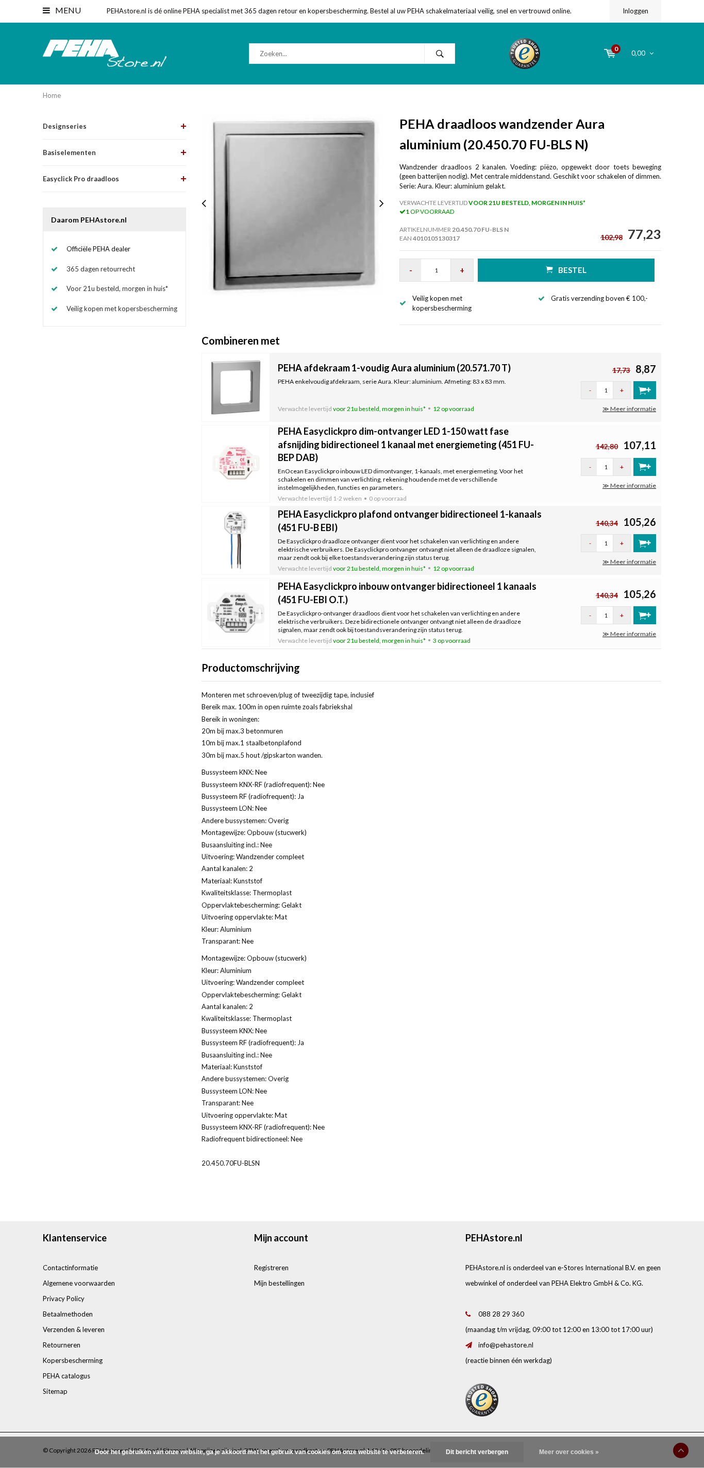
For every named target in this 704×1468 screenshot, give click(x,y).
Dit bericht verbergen (477, 1452)
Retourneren (61, 1345)
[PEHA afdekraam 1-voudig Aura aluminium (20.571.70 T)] (236, 386)
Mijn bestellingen (279, 1283)
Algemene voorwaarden (79, 1283)
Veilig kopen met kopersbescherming (121, 308)
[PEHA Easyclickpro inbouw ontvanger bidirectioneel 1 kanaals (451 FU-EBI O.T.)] (236, 611)
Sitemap (55, 1391)
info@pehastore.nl (505, 1345)
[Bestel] (644, 390)
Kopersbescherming (73, 1360)
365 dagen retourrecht (100, 269)
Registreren (271, 1268)
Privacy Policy (64, 1298)
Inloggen (635, 11)
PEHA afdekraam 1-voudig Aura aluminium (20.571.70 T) (394, 367)
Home (52, 95)
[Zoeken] (439, 53)
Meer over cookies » (569, 1452)
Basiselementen (69, 152)
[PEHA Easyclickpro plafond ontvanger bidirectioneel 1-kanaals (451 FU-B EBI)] (236, 539)
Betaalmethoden (68, 1314)
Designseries (65, 126)
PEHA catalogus (66, 1376)
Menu (67, 10)
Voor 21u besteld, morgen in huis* (117, 288)
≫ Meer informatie (629, 409)
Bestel (572, 270)
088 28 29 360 (501, 1314)
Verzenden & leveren (74, 1329)
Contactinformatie (70, 1268)
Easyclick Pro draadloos (81, 179)
